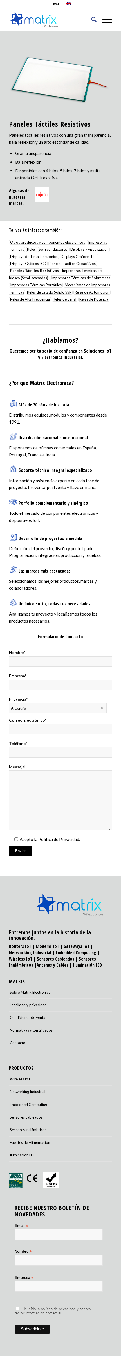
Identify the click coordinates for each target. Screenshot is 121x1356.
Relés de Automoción (92, 292)
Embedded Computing (28, 1104)
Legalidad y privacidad (28, 1005)
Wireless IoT (20, 959)
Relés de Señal (64, 299)
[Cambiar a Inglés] (68, 3)
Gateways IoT (76, 946)
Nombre (23, 1251)
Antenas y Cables (52, 965)
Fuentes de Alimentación (30, 1142)
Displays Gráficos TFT (79, 256)
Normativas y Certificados (31, 1030)
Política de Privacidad (58, 839)
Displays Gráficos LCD (28, 263)
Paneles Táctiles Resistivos (34, 271)
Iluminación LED (87, 965)
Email (21, 1226)
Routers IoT (20, 946)
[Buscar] (91, 19)
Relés (31, 249)
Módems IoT (47, 946)
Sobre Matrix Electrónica (30, 992)
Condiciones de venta (27, 1017)
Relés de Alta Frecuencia (30, 299)
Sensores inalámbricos (28, 1130)
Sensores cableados (26, 1117)
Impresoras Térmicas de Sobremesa (80, 278)
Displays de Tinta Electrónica (34, 256)
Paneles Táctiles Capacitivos (73, 263)
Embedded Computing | (78, 953)
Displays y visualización (89, 249)
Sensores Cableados (55, 959)
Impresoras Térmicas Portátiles (36, 285)
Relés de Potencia (93, 299)
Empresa (24, 1277)
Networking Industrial (30, 953)
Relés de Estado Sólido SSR (49, 292)
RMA (56, 4)
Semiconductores (53, 249)
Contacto (17, 1043)
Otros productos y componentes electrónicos (47, 242)
